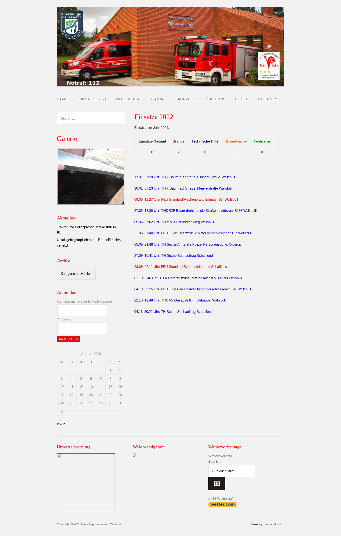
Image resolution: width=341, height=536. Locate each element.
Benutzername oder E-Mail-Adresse (84, 301)
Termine (157, 99)
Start (63, 99)
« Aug (61, 424)
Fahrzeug (186, 99)
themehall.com (273, 524)
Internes (268, 99)
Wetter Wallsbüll (220, 456)
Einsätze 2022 (92, 99)
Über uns (216, 99)
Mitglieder (128, 99)
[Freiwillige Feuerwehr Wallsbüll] (170, 82)
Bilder (242, 99)
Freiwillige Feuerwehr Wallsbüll (101, 524)
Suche (213, 461)
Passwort (64, 320)
